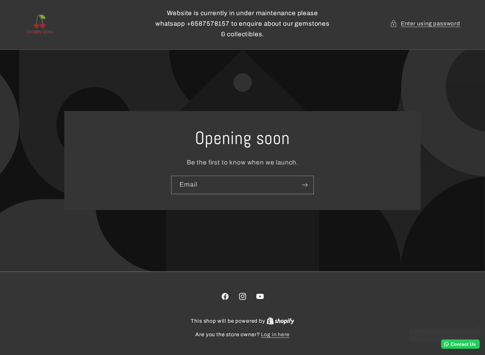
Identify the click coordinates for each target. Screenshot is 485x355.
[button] (425, 23)
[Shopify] (280, 321)
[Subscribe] (304, 185)
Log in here (275, 334)
